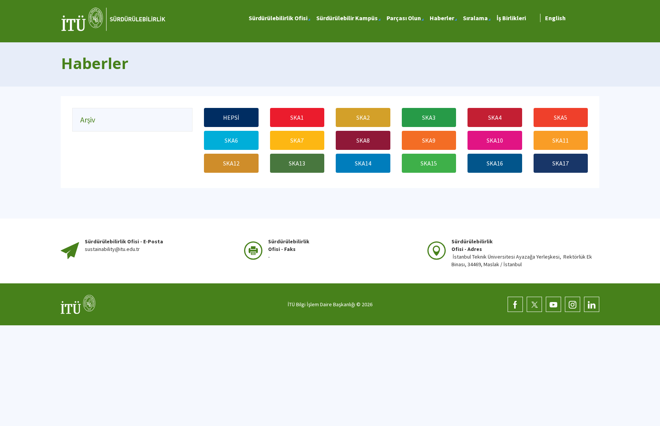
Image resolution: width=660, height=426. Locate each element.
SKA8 (363, 140)
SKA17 (560, 163)
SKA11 (560, 140)
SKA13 (297, 163)
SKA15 (429, 163)
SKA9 (428, 140)
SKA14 (363, 163)
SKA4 (494, 117)
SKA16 (495, 163)
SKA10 (495, 140)
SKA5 (560, 117)
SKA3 (428, 117)
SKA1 (297, 117)
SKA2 (363, 117)
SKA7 (297, 140)
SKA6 (231, 140)
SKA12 (231, 163)
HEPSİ (231, 117)
